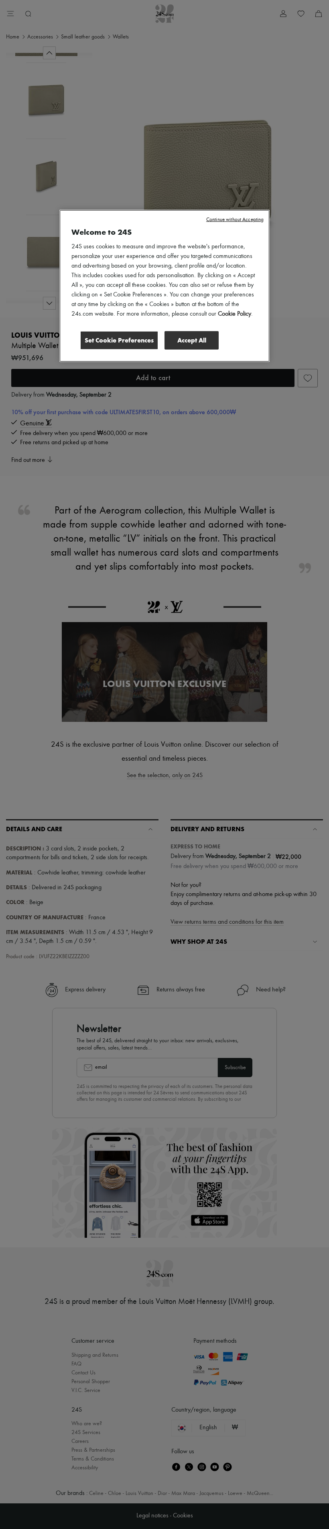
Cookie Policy (234, 313)
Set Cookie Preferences (119, 340)
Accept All (191, 340)
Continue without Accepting (235, 219)
